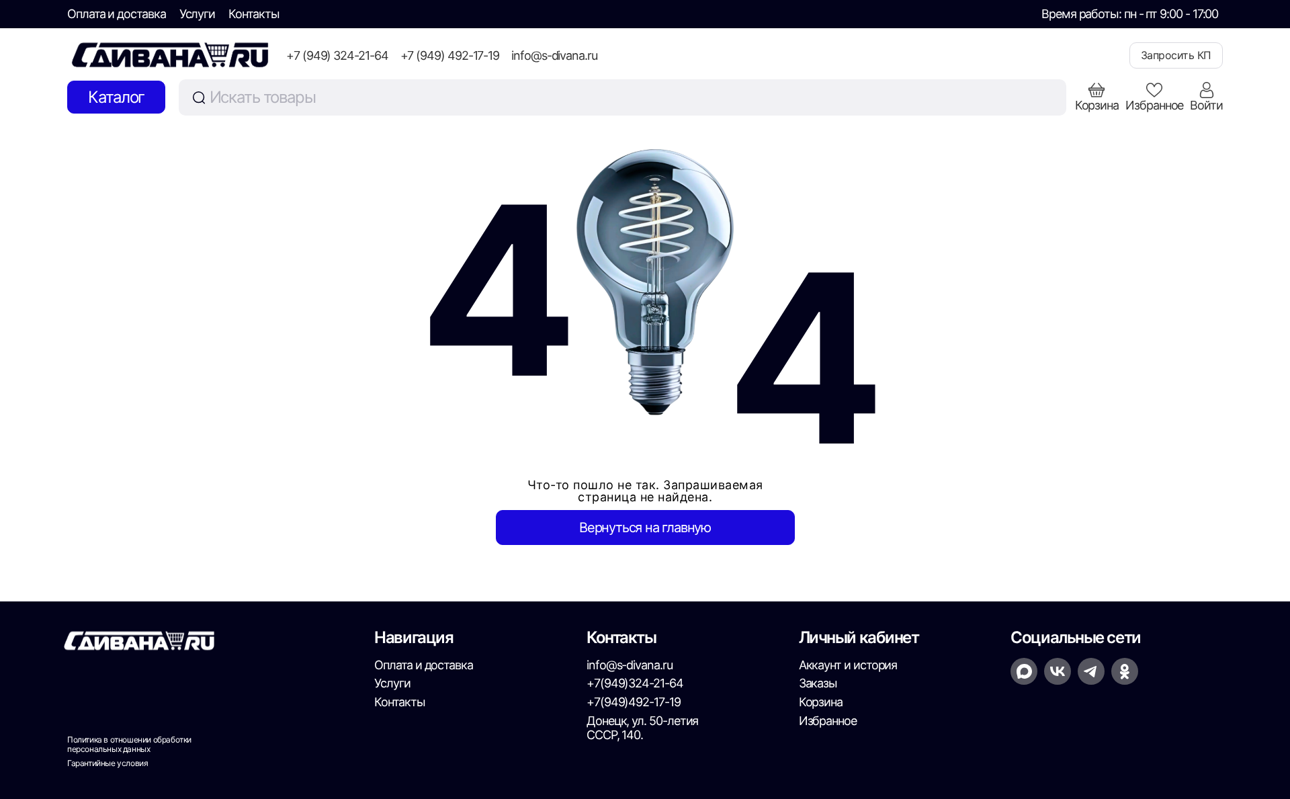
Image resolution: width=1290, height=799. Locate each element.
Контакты (253, 14)
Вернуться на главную (645, 527)
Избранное (828, 721)
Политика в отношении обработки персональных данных (129, 744)
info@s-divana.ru (554, 55)
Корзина (821, 702)
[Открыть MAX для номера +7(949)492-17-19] (1023, 671)
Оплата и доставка (116, 14)
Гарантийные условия (107, 763)
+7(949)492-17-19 (634, 702)
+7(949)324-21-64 (635, 683)
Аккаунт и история (848, 665)
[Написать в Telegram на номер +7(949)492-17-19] (1091, 671)
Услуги (197, 14)
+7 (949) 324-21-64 (337, 55)
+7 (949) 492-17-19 (450, 55)
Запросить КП (1176, 55)
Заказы (818, 683)
